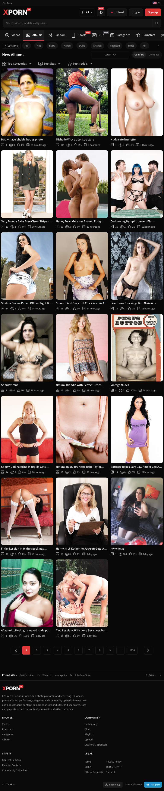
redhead (115, 46)
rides (131, 46)
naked (67, 46)
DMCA (88, 767)
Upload (89, 739)
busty (52, 46)
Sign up (153, 12)
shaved (97, 46)
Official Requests (94, 772)
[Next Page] (148, 650)
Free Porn (7, 3)
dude (82, 46)
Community (91, 724)
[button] (159, 45)
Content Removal (11, 760)
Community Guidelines (15, 770)
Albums (6, 739)
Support (110, 772)
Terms (88, 762)
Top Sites (50, 64)
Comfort (139, 55)
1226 (132, 650)
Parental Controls (11, 765)
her (144, 46)
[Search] (156, 23)
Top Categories (17, 64)
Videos (5, 724)
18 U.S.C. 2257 (114, 767)
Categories (13, 45)
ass (26, 46)
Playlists (89, 734)
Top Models (80, 64)
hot (39, 46)
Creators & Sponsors (96, 745)
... (121, 650)
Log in (136, 12)
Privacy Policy (114, 762)
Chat (87, 729)
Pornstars (7, 729)
